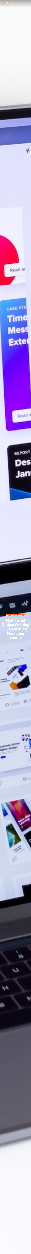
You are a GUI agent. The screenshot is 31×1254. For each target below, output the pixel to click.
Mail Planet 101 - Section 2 (15, 615)
